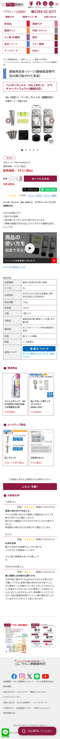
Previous (8, 121)
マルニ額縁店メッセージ (23, 681)
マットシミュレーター (12, 696)
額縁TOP (9, 16)
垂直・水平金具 (41, 59)
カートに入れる (40, 178)
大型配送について (24, 707)
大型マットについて (42, 707)
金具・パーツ (26, 59)
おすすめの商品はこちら (14, 267)
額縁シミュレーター (38, 691)
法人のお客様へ (24, 702)
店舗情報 (7, 681)
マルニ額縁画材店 (10, 59)
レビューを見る (35, 195)
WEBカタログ (9, 691)
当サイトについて (20, 725)
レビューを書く (50, 195)
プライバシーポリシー (38, 725)
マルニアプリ (22, 691)
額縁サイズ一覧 (30, 16)
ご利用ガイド (8, 707)
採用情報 (7, 686)
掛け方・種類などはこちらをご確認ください (38, 355)
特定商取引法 (9, 712)
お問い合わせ (50, 16)
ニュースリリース (40, 702)
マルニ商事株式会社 (45, 681)
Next (51, 121)
